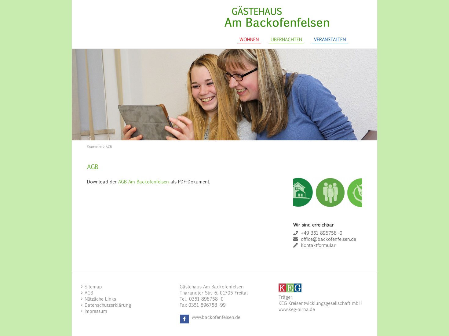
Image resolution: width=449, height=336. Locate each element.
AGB (89, 292)
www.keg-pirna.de (297, 309)
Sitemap (93, 286)
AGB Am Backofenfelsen (143, 181)
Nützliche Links (100, 299)
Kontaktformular (318, 245)
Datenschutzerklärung (108, 305)
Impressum (96, 311)
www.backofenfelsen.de (216, 317)
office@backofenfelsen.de (328, 239)
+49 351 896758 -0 (321, 233)
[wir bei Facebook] (184, 317)
